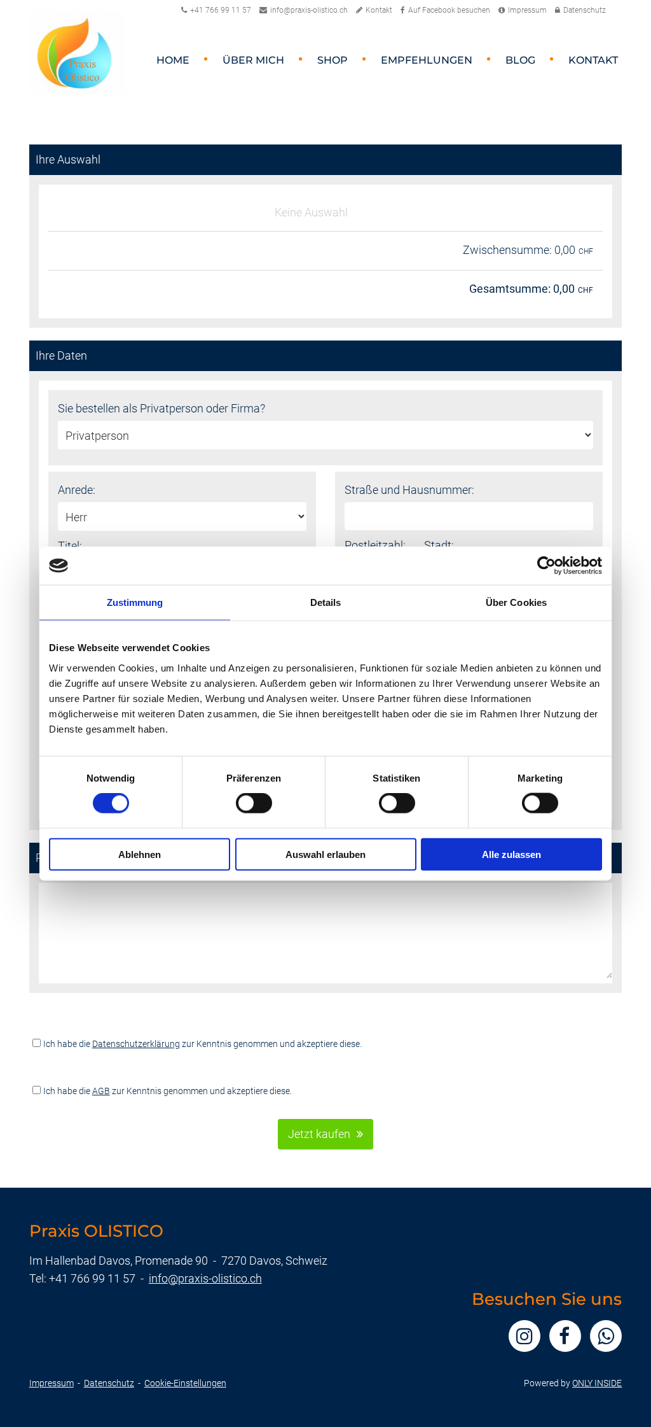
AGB (101, 1091)
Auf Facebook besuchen (449, 10)
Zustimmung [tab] (135, 602)
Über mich (253, 60)
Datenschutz (584, 10)
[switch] (254, 803)
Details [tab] (325, 602)
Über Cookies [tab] (516, 602)
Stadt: (439, 545)
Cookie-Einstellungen (185, 1383)
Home (172, 60)
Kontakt (379, 10)
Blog (520, 60)
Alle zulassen (511, 853)
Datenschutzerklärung (136, 1044)
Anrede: (76, 489)
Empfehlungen (426, 60)
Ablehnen (139, 853)
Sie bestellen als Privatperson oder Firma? (161, 408)
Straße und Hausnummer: (409, 489)
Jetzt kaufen (319, 1134)
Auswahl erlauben (325, 853)
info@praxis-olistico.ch (309, 10)
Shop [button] (332, 60)
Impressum (527, 10)
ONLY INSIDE (597, 1383)
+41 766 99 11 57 (220, 10)
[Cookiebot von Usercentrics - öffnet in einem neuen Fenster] (546, 565)
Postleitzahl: (375, 545)
